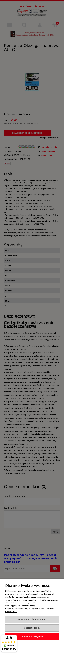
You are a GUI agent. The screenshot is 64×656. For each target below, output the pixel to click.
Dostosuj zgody (32, 628)
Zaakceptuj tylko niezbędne (32, 619)
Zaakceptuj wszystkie (32, 636)
